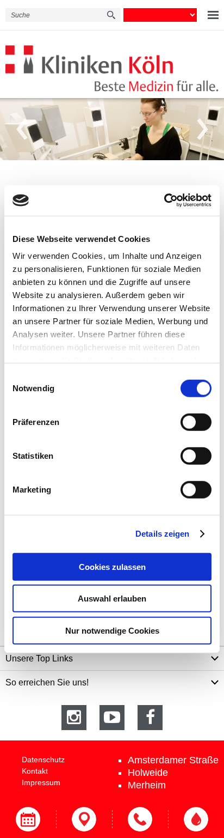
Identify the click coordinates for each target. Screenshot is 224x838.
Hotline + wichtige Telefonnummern (140, 819)
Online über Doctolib (28, 819)
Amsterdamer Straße (173, 760)
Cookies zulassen (112, 566)
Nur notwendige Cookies (112, 630)
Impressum (41, 782)
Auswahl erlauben (112, 598)
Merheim (147, 785)
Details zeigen (162, 533)
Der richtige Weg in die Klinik (84, 819)
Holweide (148, 772)
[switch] (196, 421)
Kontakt (35, 771)
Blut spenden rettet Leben (196, 819)
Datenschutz (43, 759)
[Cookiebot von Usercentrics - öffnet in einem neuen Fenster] (163, 200)
